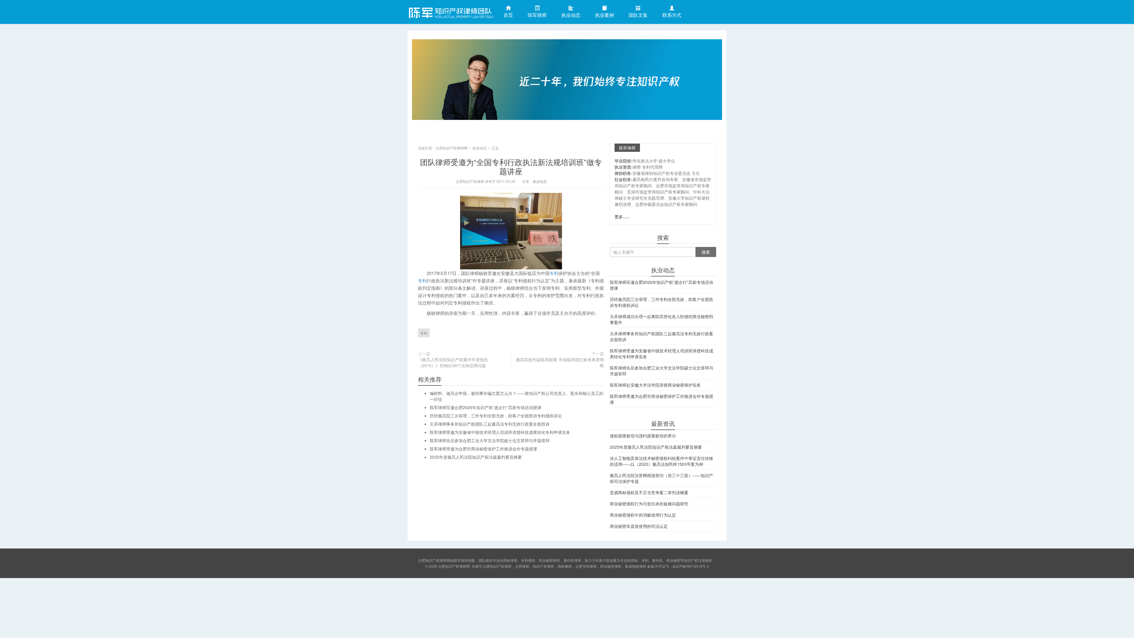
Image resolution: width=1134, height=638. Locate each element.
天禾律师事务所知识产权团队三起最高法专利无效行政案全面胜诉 (490, 424)
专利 (554, 273)
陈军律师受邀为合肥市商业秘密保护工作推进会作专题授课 (483, 449)
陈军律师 (537, 15)
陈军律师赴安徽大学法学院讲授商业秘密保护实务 (655, 385)
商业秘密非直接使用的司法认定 (639, 526)
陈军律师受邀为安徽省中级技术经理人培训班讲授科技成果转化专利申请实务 (500, 432)
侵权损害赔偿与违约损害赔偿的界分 (643, 436)
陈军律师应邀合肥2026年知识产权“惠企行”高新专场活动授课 (485, 407)
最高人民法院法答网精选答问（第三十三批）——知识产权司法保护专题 (661, 478)
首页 (508, 15)
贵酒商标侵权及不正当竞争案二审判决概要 (649, 492)
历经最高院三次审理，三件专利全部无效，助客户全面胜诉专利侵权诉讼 (496, 416)
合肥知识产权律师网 (450, 11)
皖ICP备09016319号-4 (691, 566)
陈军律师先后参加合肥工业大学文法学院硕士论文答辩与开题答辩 (490, 440)
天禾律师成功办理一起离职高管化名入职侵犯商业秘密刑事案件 (661, 319)
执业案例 (604, 15)
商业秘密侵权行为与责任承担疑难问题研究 (649, 504)
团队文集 (638, 15)
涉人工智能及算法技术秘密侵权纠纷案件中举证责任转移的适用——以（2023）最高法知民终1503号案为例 (661, 461)
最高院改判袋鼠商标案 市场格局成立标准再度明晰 (560, 362)
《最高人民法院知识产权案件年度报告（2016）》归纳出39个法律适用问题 (453, 362)
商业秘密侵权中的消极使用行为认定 (643, 515)
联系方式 (671, 15)
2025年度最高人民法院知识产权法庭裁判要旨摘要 (476, 457)
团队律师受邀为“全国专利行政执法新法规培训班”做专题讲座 (511, 166)
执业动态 (570, 15)
